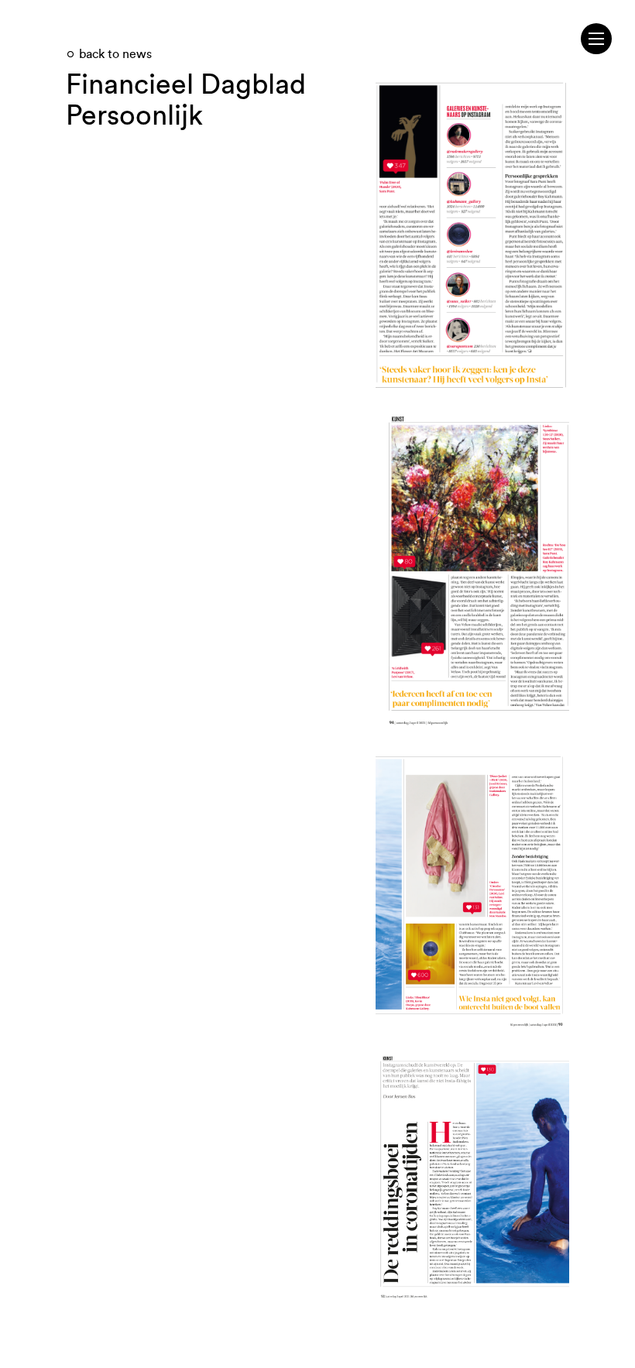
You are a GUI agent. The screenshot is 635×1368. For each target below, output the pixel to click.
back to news (115, 54)
